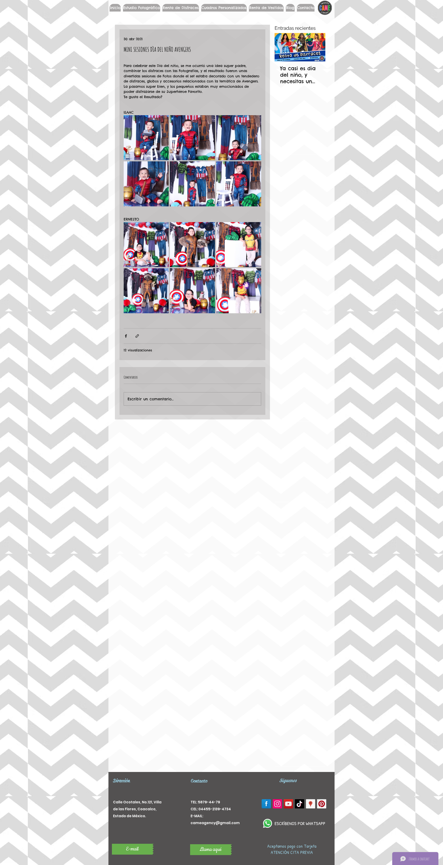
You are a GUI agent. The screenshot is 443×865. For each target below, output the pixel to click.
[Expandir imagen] (146, 137)
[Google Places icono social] (310, 803)
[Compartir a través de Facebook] (126, 336)
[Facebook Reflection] (266, 803)
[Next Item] (318, 47)
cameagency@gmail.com (215, 822)
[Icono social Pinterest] (321, 803)
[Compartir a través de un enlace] (137, 336)
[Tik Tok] (299, 803)
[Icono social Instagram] (277, 803)
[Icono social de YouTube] (288, 803)
